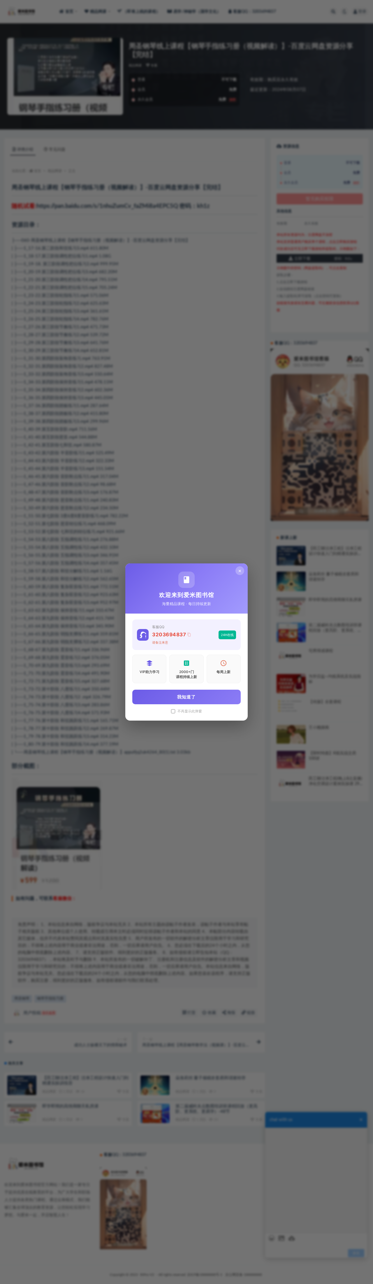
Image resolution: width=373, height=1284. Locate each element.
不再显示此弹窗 (189, 711)
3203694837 (169, 634)
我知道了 (186, 697)
